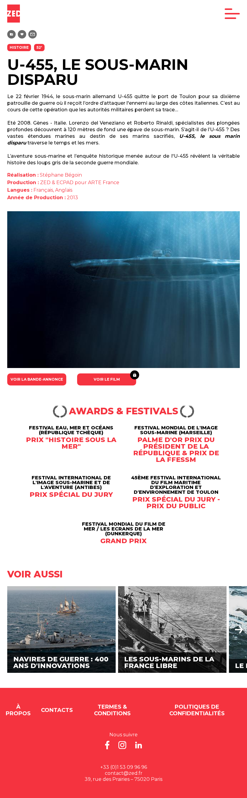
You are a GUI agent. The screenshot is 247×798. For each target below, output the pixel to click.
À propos (18, 710)
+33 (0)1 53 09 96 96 (123, 767)
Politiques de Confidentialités (197, 710)
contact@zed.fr (123, 773)
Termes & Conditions (112, 710)
